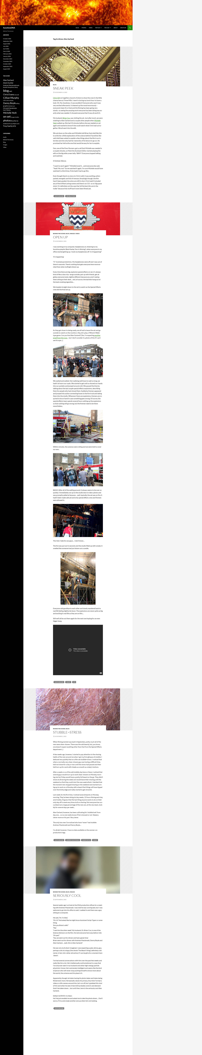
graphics (6, 106)
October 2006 (7, 38)
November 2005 (7, 61)
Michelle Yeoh (70, 196)
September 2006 (7, 41)
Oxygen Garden (15, 117)
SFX (74, 682)
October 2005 (7, 64)
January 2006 (7, 56)
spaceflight (13, 123)
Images (72, 233)
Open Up (60, 237)
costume (11, 100)
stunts (17, 123)
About (116, 27)
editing (17, 103)
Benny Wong (14, 87)
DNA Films (123, 27)
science (5, 123)
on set (68, 682)
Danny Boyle (86, 840)
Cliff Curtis (6, 100)
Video (90, 27)
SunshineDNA (9, 28)
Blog (77, 27)
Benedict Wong (7, 87)
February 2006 (7, 54)
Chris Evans (8, 94)
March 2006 (6, 51)
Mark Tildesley (7, 110)
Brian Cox (66, 118)
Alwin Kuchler (8, 83)
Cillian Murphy (11, 97)
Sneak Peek (63, 88)
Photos (84, 27)
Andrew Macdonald (72, 840)
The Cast (106, 27)
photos (7, 120)
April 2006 (6, 49)
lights (15, 108)
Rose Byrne (14, 121)
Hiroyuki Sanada (8, 108)
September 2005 (7, 66)
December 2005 (7, 59)
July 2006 (6, 46)
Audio (17, 85)
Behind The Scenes (59, 233)
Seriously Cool (67, 895)
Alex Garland (59, 196)
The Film (97, 27)
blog (6, 90)
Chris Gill (56, 98)
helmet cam (12, 106)
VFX (14, 126)
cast (10, 91)
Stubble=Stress (67, 732)
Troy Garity (8, 126)
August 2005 (6, 69)
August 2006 (6, 44)
